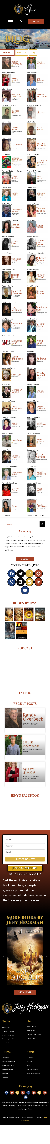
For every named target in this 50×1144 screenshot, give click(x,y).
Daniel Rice (6, 122)
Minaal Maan (32, 187)
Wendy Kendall (33, 384)
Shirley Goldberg (33, 417)
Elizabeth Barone (34, 171)
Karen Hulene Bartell (10, 483)
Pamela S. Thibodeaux (35, 516)
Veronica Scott (8, 335)
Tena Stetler (6, 187)
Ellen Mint (6, 384)
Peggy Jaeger (32, 499)
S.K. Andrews (32, 368)
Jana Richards (32, 89)
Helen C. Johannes (9, 302)
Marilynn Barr (32, 319)
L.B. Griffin (31, 122)
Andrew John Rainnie (35, 253)
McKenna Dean (8, 352)
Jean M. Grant (7, 434)
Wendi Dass (31, 352)
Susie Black (31, 138)
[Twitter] (20, 573)
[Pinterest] (38, 573)
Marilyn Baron (7, 499)
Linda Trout (6, 450)
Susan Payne (32, 302)
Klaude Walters (33, 155)
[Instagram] (29, 573)
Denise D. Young (8, 401)
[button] (10, 21)
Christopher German (10, 220)
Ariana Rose (7, 253)
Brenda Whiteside (34, 105)
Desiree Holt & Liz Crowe (12, 171)
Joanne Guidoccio (34, 483)
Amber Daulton (8, 237)
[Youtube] (25, 590)
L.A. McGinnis (7, 319)
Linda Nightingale (9, 417)
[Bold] (20, 582)
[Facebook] (11, 573)
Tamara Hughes (33, 220)
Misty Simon (7, 89)
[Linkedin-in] (38, 582)
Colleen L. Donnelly (10, 467)
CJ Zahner (6, 516)
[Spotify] (29, 582)
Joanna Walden (33, 237)
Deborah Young (33, 204)
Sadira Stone (7, 204)
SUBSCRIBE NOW (25, 859)
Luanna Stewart (33, 401)
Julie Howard (32, 73)
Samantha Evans (8, 270)
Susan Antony (32, 450)
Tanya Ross (6, 138)
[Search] (42, 524)
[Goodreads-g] (11, 582)
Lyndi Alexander (33, 434)
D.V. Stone (6, 155)
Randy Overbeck (8, 73)
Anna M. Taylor (33, 286)
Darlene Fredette (8, 105)
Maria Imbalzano (8, 368)
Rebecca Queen (33, 270)
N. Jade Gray (32, 335)
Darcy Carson (32, 467)
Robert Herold (7, 286)
